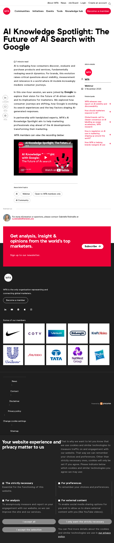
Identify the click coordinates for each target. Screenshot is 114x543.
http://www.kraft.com (99, 333)
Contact (14, 391)
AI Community (22, 200)
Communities (22, 11)
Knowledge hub (74, 11)
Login (83, 2)
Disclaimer (14, 401)
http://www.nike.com (13, 333)
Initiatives (38, 11)
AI (17, 193)
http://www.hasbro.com (99, 355)
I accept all (29, 521)
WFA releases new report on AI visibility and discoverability (96, 104)
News (63, 2)
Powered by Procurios (68, 404)
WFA (87, 79)
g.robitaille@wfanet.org (23, 218)
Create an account (97, 2)
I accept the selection (29, 529)
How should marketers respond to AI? (95, 111)
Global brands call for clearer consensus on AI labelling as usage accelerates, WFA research (95, 122)
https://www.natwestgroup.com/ (78, 355)
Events (50, 11)
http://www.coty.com (35, 333)
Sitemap (14, 431)
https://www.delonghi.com (78, 333)
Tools (59, 11)
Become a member (98, 11)
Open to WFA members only (47, 193)
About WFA (53, 2)
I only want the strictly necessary (85, 521)
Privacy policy (14, 411)
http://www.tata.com (56, 355)
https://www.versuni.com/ (56, 333)
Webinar (26, 193)
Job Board (73, 2)
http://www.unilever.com (13, 355)
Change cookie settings (14, 421)
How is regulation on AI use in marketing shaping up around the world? (95, 135)
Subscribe (91, 246)
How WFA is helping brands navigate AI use (95, 143)
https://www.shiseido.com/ (35, 355)
